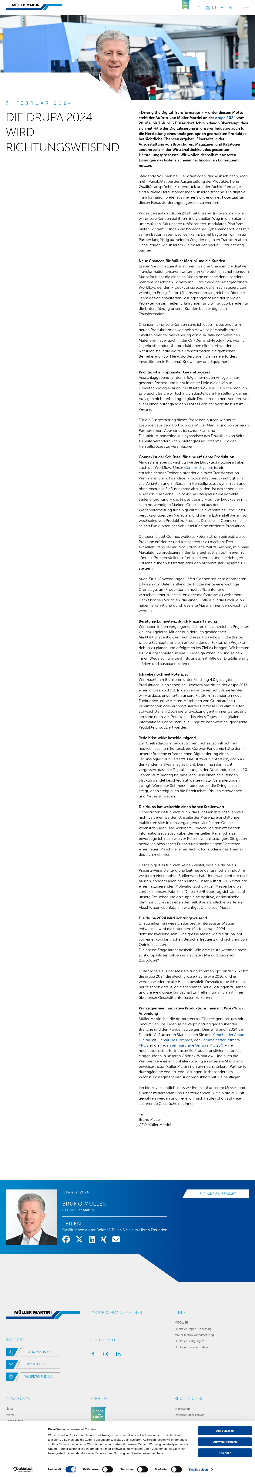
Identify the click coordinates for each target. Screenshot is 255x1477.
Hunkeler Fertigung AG (190, 1341)
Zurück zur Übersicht (218, 1193)
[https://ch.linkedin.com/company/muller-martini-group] (117, 1355)
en (214, 7)
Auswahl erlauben (225, 1441)
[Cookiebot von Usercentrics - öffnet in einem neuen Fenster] (22, 1469)
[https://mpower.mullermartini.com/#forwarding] (222, 7)
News (9, 1408)
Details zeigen (198, 1469)
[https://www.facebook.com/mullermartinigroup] (92, 1355)
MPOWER (181, 1322)
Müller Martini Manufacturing (194, 1335)
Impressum (182, 1408)
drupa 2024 (225, 118)
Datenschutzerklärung (189, 1414)
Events (10, 1414)
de (208, 7)
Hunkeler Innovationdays (191, 1347)
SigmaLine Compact (174, 1040)
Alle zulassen (225, 1430)
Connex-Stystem (198, 467)
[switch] (107, 1469)
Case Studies (14, 1420)
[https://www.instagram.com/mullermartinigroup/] (105, 1355)
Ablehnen (225, 1452)
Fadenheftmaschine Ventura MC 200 (191, 1045)
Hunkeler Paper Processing (193, 1328)
